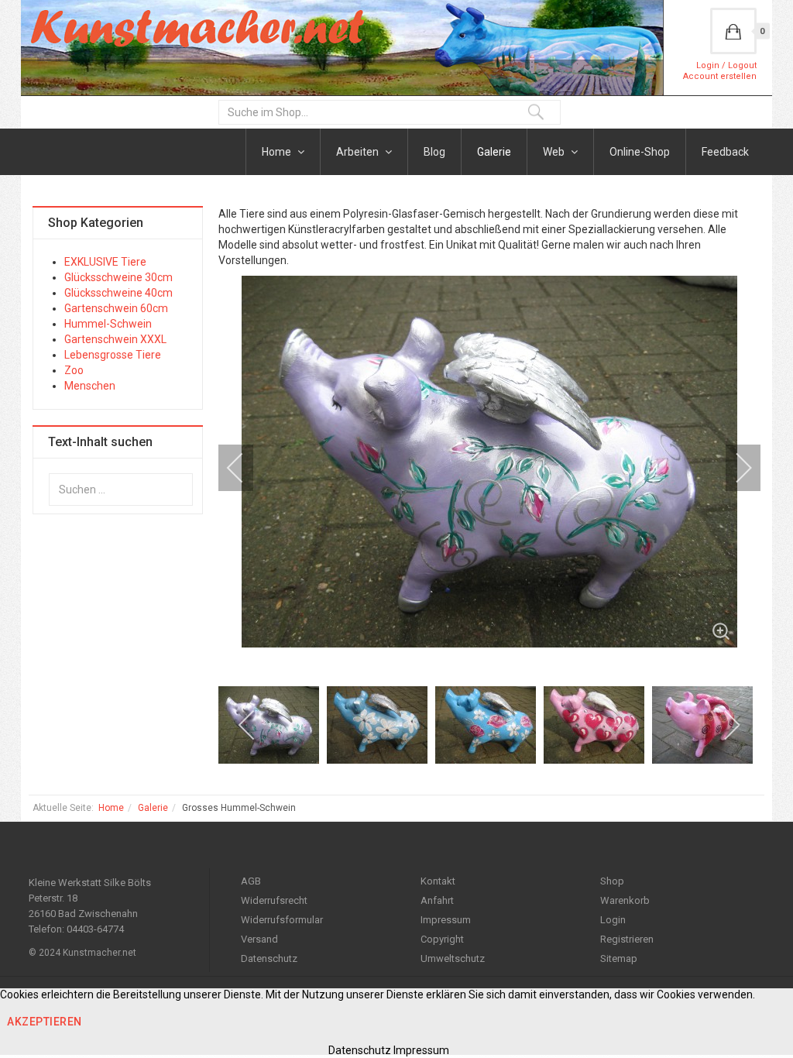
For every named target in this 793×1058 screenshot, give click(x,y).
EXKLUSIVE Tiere (105, 262)
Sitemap (618, 958)
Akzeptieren (44, 1021)
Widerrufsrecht (274, 900)
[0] (733, 31)
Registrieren (627, 939)
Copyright (442, 939)
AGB (251, 881)
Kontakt (438, 881)
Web (555, 152)
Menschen (89, 386)
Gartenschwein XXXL (115, 339)
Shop (612, 881)
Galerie (494, 152)
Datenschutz (269, 958)
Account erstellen (720, 76)
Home (278, 152)
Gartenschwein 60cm (116, 308)
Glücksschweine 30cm (118, 277)
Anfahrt (437, 900)
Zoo (74, 370)
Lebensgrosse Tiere (112, 355)
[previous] (245, 467)
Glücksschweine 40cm (118, 293)
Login (613, 920)
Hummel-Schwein (108, 324)
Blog (434, 152)
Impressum (446, 920)
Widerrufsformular (282, 920)
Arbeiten (358, 152)
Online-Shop (639, 152)
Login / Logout (726, 65)
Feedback (725, 152)
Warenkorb (625, 900)
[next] (733, 467)
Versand (259, 939)
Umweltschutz (453, 958)
